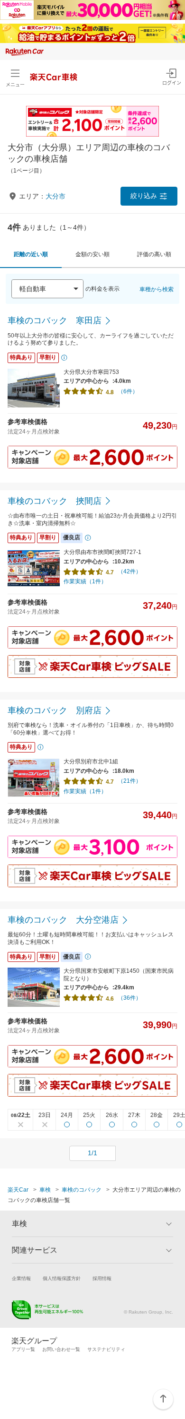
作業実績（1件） (85, 581)
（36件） (129, 998)
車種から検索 (156, 289)
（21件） (129, 781)
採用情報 (101, 1278)
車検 (45, 1189)
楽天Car (18, 1189)
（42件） (129, 571)
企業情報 (21, 1278)
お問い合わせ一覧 (61, 1349)
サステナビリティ (106, 1349)
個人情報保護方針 (62, 1278)
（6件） (128, 391)
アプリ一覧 (23, 1349)
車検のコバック (82, 1189)
